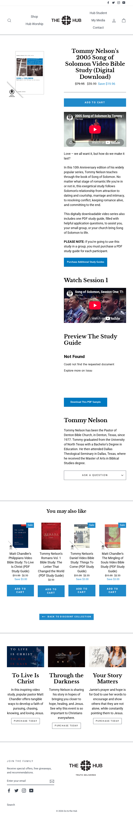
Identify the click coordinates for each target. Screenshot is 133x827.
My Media (98, 20)
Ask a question (95, 475)
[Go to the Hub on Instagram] (24, 790)
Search (11, 804)
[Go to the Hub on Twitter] (16, 790)
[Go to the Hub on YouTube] (31, 790)
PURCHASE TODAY (107, 721)
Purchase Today (25, 721)
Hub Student (98, 13)
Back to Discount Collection (69, 616)
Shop (34, 16)
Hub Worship (34, 24)
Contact (98, 27)
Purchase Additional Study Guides (85, 262)
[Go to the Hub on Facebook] (9, 790)
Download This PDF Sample (85, 402)
